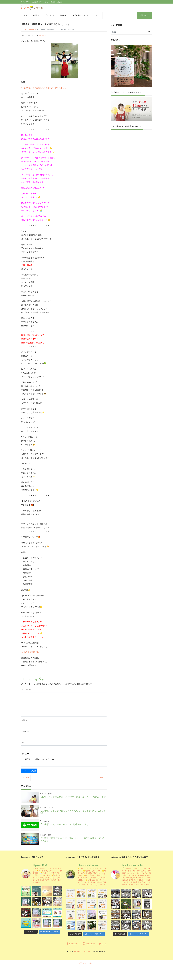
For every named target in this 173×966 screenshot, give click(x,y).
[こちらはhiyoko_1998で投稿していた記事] (102, 904)
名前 (24, 720)
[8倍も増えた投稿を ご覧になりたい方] (92, 893)
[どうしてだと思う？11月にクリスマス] (26, 912)
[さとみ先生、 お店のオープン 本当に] (102, 893)
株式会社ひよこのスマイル (83, 951)
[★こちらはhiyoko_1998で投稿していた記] (70, 914)
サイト (24, 743)
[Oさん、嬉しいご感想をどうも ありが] (36, 891)
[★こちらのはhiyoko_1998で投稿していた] (70, 925)
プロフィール (49, 15)
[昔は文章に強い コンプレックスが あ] (70, 893)
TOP (25, 15)
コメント (26, 689)
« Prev (26, 778)
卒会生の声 (42, 35)
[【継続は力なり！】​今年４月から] (126, 925)
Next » (101, 778)
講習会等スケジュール (80, 15)
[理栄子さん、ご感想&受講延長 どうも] (70, 904)
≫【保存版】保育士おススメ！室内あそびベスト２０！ (44, 88)
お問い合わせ (144, 15)
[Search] (149, 32)
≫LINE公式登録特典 (30, 652)
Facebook (73, 944)
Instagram (90, 944)
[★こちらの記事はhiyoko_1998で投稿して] (92, 925)
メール (25, 731)
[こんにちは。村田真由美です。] (36, 923)
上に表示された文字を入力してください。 (39, 759)
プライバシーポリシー (86, 963)
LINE (104, 944)
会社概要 (36, 15)
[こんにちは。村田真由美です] (47, 923)
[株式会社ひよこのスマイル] (32, 7)
